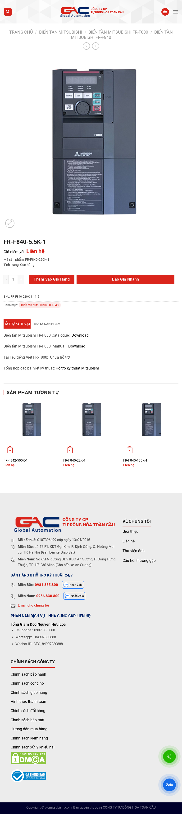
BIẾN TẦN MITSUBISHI (60, 32)
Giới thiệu (130, 531)
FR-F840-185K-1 (135, 460)
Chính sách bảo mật (27, 720)
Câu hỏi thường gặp (139, 560)
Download (80, 335)
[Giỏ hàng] (165, 12)
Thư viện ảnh (134, 551)
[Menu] (175, 12)
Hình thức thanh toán (28, 701)
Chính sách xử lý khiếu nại (33, 747)
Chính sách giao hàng (29, 692)
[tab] (17, 324)
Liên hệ (129, 541)
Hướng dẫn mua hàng (29, 729)
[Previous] (3, 438)
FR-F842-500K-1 (16, 460)
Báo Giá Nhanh (125, 279)
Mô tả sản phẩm (47, 324)
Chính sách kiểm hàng (29, 738)
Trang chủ (21, 32)
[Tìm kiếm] (8, 12)
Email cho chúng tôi (33, 605)
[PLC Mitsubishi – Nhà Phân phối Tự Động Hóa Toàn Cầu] (91, 12)
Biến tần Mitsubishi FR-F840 (40, 305)
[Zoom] (9, 223)
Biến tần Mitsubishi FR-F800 (118, 32)
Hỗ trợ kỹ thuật (17, 324)
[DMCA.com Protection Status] (28, 758)
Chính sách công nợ (27, 683)
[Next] (178, 438)
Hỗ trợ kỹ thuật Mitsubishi (78, 368)
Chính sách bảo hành (28, 674)
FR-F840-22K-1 (74, 460)
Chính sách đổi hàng (28, 710)
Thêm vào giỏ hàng (52, 279)
